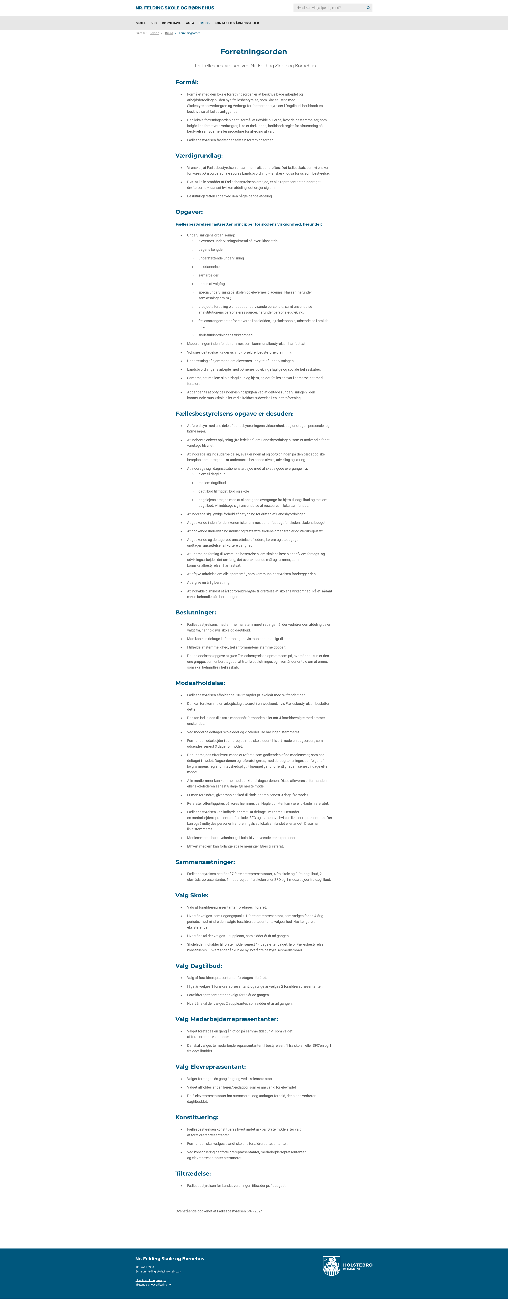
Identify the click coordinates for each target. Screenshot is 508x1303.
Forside (154, 33)
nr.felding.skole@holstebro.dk (162, 1271)
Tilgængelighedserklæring (151, 1284)
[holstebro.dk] (347, 1266)
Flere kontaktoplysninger (151, 1280)
